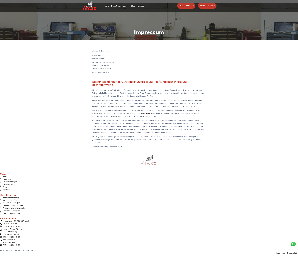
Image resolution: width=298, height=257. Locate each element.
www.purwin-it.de (148, 113)
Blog (133, 6)
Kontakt (140, 6)
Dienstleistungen (118, 6)
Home (106, 6)
